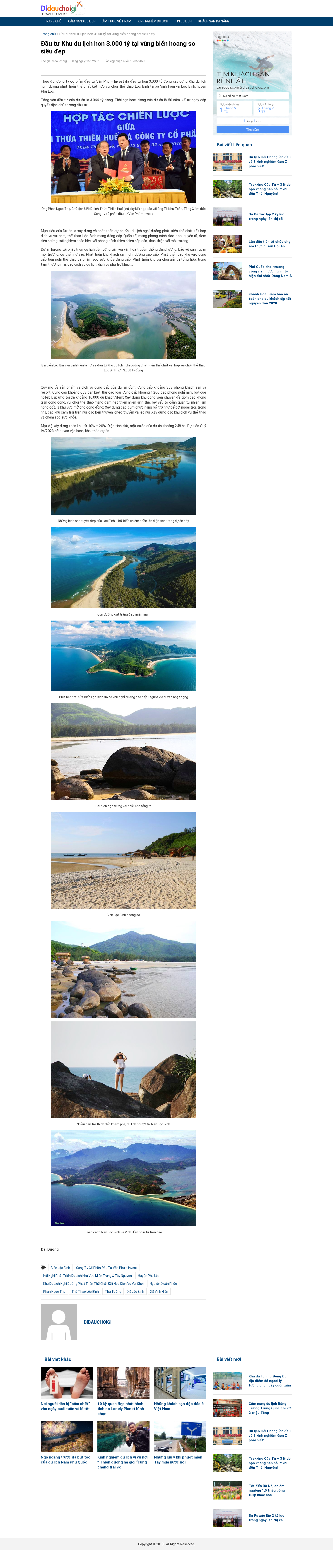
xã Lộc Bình (135, 1291)
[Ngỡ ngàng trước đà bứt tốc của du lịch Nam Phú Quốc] (67, 1436)
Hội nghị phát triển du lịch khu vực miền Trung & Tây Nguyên (87, 1276)
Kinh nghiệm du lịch (153, 21)
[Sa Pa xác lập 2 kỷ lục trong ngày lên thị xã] (227, 216)
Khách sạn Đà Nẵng (213, 21)
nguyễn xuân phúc (163, 1283)
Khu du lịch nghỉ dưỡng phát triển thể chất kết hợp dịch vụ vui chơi (93, 1283)
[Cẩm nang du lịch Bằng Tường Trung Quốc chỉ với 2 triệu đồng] (227, 1408)
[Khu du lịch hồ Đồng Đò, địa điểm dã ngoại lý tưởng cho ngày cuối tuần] (227, 1381)
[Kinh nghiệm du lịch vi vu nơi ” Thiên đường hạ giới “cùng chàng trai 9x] (123, 1436)
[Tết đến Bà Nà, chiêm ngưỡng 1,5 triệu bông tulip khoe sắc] (227, 1490)
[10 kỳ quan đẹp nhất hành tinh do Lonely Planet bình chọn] (123, 1383)
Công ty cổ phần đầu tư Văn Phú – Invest (106, 1268)
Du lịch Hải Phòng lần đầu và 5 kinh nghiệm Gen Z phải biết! (270, 161)
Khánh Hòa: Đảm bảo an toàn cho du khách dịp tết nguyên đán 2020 (270, 298)
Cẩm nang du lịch (82, 21)
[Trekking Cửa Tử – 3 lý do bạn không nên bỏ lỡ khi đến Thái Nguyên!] (227, 189)
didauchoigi (97, 1322)
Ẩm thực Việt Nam (116, 21)
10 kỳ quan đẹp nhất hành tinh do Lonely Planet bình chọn (120, 1408)
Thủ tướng (113, 1291)
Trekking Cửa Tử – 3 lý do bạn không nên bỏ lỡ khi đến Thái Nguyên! (270, 189)
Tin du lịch (183, 21)
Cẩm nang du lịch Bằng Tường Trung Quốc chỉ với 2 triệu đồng (270, 1408)
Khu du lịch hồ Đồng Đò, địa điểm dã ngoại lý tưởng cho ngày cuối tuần (270, 1380)
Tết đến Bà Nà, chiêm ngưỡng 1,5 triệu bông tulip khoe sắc (267, 1490)
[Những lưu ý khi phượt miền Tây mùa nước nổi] (180, 1436)
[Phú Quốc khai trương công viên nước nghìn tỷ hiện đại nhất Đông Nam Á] (227, 271)
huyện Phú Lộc (148, 1276)
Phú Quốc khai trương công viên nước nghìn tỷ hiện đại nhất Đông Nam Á (270, 271)
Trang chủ (52, 21)
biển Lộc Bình (60, 1268)
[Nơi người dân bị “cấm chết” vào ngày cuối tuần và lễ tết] (67, 1383)
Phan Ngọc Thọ (54, 1291)
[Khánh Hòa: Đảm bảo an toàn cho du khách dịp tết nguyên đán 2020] (227, 299)
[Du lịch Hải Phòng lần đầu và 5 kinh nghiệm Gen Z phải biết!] (227, 162)
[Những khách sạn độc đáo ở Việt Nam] (180, 1383)
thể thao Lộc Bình (85, 1291)
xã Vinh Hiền (159, 1291)
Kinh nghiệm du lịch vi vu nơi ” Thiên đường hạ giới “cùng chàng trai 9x (122, 1462)
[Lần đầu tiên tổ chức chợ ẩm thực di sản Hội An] (227, 244)
